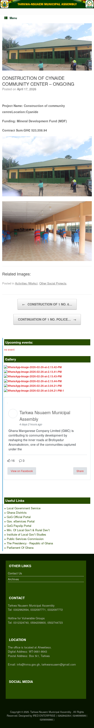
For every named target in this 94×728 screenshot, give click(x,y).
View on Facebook (22, 471)
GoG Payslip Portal (19, 526)
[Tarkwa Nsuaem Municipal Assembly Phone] (15, 689)
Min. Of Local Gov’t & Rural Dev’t (28, 530)
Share (80, 471)
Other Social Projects (52, 283)
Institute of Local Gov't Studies (26, 534)
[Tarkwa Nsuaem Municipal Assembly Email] (13, 689)
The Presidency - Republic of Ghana (30, 543)
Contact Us (15, 573)
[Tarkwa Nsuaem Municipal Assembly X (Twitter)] (11, 689)
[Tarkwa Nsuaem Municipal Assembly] (47, 4)
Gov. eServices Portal (21, 521)
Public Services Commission (25, 539)
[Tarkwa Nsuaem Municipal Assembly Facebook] (9, 689)
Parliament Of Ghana (20, 547)
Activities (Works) (26, 283)
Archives (13, 579)
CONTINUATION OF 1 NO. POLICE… (47, 319)
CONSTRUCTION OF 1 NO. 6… (47, 304)
